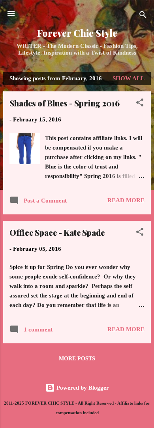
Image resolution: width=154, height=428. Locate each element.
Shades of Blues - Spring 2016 (64, 103)
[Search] (143, 16)
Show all (129, 78)
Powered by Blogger (82, 387)
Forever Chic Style (77, 33)
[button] (140, 104)
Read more (126, 200)
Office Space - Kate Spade (57, 232)
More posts (77, 359)
